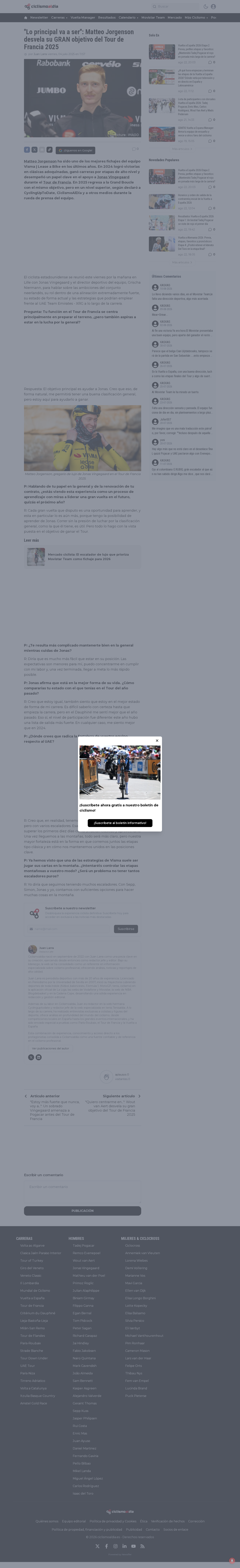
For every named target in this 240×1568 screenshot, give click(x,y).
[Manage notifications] (232, 1561)
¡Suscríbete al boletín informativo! (120, 823)
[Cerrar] (157, 740)
